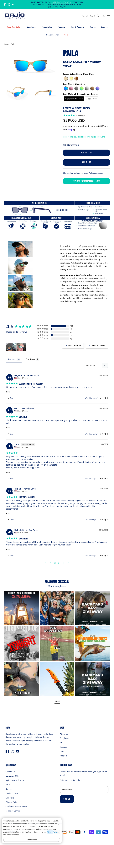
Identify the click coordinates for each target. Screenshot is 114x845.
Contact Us (10, 771)
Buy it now (86, 162)
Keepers (63, 755)
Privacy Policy (12, 802)
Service (104, 26)
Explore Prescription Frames (86, 181)
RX (61, 742)
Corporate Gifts (12, 775)
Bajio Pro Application (15, 780)
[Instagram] (9, 4)
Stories (93, 26)
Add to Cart (86, 152)
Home (6, 44)
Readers (61, 26)
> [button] (68, 562)
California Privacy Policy (16, 806)
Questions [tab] (30, 359)
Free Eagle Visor (61, 2)
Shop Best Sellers (14, 26)
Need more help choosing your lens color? (84, 137)
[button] (66, 78)
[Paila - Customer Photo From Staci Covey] (21, 347)
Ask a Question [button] (74, 345)
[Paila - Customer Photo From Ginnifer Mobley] (11, 347)
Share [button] (12, 398)
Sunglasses (31, 26)
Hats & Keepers (77, 26)
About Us (64, 733)
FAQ (8, 784)
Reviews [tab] (11, 359)
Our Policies (11, 797)
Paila (12, 44)
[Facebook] (5, 4)
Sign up (66, 799)
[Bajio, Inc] (15, 16)
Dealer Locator (52, 34)
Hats (62, 751)
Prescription (47, 26)
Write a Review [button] (98, 345)
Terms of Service (13, 810)
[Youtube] (13, 4)
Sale (66, 34)
